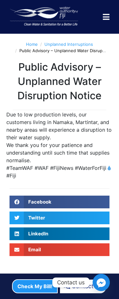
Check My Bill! (34, 286)
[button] (59, 202)
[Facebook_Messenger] (101, 282)
